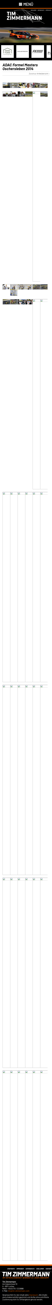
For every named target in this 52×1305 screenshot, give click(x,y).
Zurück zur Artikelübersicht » (39, 74)
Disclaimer (33, 10)
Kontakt (48, 1269)
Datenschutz (41, 10)
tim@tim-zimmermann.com (18, 1291)
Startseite (11, 1269)
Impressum (48, 10)
